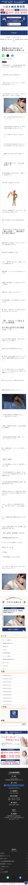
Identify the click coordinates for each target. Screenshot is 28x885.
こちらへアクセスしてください (15, 785)
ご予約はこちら (4, 866)
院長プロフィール (5, 855)
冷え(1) (5, 649)
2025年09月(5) (7, 691)
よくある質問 (4, 871)
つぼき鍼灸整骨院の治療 (7, 861)
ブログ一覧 (16, 37)
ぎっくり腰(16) (7, 640)
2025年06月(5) (7, 701)
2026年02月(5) (7, 675)
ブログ (2, 869)
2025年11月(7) (7, 685)
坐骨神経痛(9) (7, 653)
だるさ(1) (5, 665)
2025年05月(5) (7, 704)
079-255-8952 (14, 793)
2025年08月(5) (7, 694)
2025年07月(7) (7, 698)
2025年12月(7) (7, 682)
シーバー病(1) (7, 656)
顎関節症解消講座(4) (8, 659)
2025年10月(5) (7, 688)
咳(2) (4, 669)
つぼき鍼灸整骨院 (14, 6)
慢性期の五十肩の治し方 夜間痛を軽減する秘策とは (13, 49)
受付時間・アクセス (6, 863)
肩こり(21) (6, 662)
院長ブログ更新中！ (14, 629)
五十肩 (4, 62)
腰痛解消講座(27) (8, 643)
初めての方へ (4, 858)
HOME (8, 37)
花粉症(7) (5, 646)
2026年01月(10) (7, 678)
